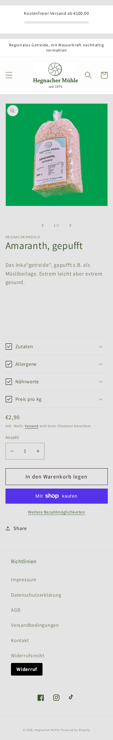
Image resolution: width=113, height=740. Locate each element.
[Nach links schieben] (42, 225)
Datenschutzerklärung (36, 594)
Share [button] (20, 528)
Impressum (23, 579)
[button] (9, 75)
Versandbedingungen (35, 625)
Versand (31, 426)
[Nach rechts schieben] (70, 225)
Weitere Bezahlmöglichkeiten (56, 512)
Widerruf (26, 669)
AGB (15, 609)
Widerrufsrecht (27, 655)
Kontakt (20, 640)
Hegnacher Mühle (47, 730)
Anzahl (12, 437)
